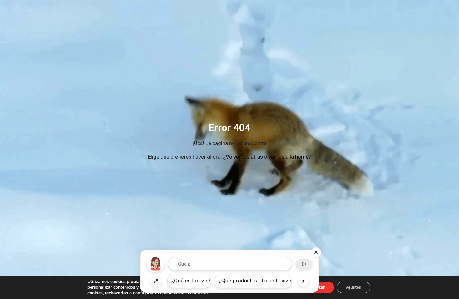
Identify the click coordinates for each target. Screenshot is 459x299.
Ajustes (353, 287)
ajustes (201, 293)
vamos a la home (288, 157)
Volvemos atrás (245, 157)
